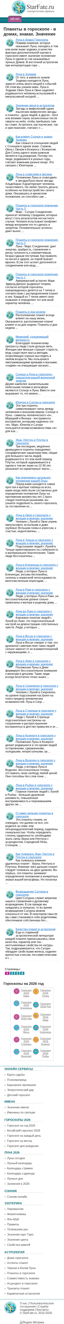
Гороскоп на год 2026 (21, 1125)
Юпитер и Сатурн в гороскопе (35, 402)
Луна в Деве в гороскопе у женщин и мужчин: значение (34, 663)
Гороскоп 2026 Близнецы (26, 1005)
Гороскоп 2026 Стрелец (26, 1041)
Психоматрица (16, 1079)
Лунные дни (15, 1178)
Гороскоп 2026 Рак (45, 1005)
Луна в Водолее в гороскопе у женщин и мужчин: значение (35, 762)
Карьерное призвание (21, 1084)
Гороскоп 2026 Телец (45, 993)
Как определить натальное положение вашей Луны (33, 479)
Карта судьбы (16, 1074)
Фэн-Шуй (13, 1219)
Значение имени (18, 1107)
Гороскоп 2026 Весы (26, 1029)
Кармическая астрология (23, 1293)
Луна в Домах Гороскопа (32, 39)
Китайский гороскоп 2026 (23, 1130)
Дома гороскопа (17, 1257)
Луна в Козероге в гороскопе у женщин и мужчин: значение (36, 737)
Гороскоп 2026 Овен (26, 993)
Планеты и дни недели (30, 311)
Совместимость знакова (23, 1278)
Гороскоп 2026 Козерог (45, 1041)
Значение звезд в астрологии (35, 105)
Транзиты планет (18, 1288)
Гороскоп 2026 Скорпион (45, 1029)
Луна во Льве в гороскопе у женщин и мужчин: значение (34, 613)
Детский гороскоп (18, 1095)
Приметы (13, 1224)
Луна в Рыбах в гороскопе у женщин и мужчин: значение (34, 787)
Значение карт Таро (20, 1234)
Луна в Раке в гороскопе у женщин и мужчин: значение (34, 591)
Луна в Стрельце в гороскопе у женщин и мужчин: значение (36, 712)
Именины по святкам (21, 1112)
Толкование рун (17, 1229)
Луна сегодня (16, 1158)
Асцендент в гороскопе (22, 1283)
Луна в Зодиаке (26, 74)
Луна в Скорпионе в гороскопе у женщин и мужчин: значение (37, 687)
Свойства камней (18, 1244)
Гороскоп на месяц (19, 1140)
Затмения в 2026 (18, 1183)
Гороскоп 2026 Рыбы (45, 1053)
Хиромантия (15, 1208)
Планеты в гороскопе (21, 1273)
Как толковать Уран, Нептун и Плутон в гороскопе (35, 856)
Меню (15, 19)
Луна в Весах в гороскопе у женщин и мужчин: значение (34, 638)
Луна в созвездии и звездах (34, 174)
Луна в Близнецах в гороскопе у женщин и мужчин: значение (37, 566)
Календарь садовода (21, 1173)
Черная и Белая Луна (21, 1268)
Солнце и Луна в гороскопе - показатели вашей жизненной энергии (35, 377)
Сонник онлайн (17, 1196)
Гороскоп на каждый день (24, 1135)
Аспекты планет (17, 1262)
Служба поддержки (34, 1308)
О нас (23, 1303)
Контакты (42, 1309)
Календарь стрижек (20, 1168)
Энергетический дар (20, 1089)
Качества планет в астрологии (35, 929)
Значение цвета (17, 1239)
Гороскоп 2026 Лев (26, 1017)
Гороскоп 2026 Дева (45, 1017)
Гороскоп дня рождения (23, 1146)
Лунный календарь (19, 1163)
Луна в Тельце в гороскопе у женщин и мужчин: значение (34, 542)
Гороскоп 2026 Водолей (26, 1053)
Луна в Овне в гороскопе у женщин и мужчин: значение (34, 517)
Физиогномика (16, 1214)
